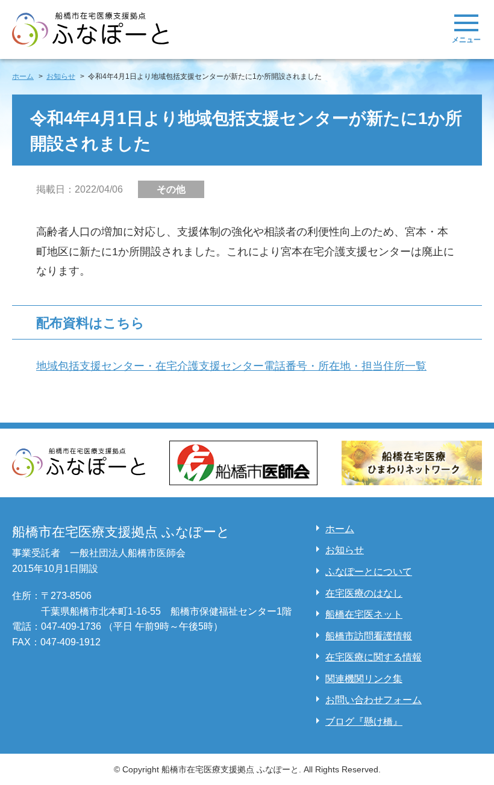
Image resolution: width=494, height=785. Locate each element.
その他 (171, 189)
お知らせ (344, 550)
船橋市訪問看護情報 (368, 636)
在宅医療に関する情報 (373, 657)
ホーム (339, 529)
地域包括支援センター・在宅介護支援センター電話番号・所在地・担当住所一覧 (231, 366)
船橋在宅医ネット (363, 614)
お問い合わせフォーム (373, 700)
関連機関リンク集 (363, 679)
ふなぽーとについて (368, 571)
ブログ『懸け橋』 (363, 721)
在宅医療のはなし (363, 593)
